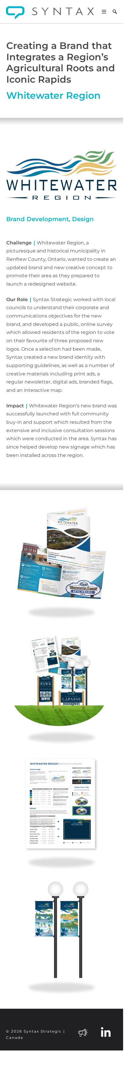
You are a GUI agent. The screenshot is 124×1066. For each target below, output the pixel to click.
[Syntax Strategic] (50, 13)
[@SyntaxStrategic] (83, 1032)
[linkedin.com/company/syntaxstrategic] (106, 1032)
